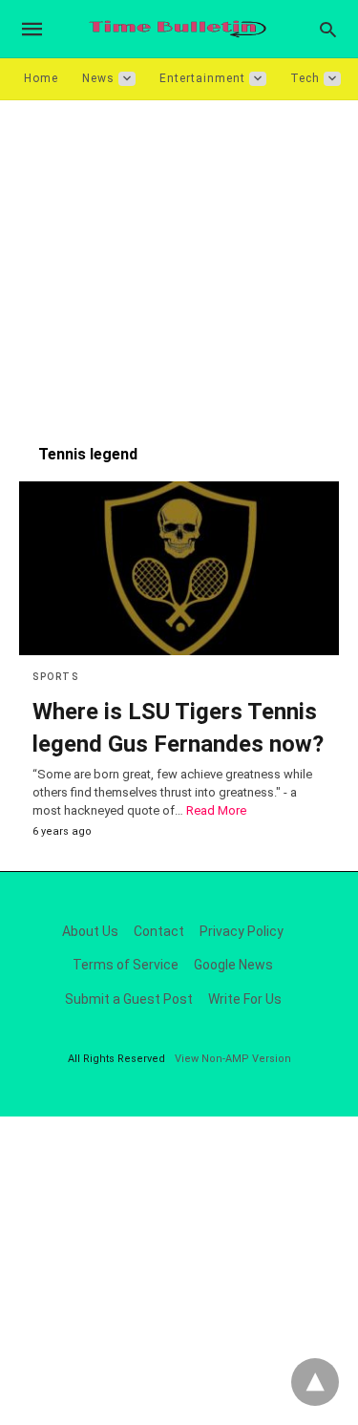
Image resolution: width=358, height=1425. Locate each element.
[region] (179, 262)
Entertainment (202, 78)
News (98, 78)
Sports (55, 676)
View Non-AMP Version (233, 1059)
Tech (305, 78)
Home (41, 78)
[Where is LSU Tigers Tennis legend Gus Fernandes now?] (179, 568)
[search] (328, 29)
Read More (216, 810)
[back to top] (315, 1382)
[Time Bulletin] (177, 29)
